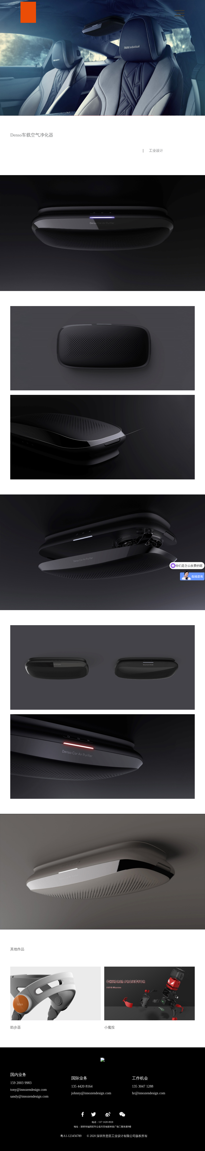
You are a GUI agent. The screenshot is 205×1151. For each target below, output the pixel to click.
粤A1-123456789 (71, 1136)
